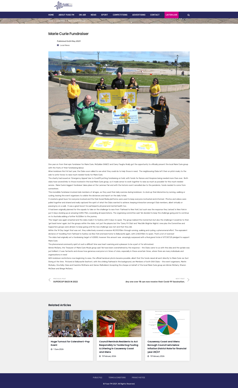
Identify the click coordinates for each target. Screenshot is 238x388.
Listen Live (171, 15)
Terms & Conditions (117, 378)
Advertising (138, 15)
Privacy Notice (138, 378)
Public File (97, 378)
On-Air (82, 15)
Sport (104, 15)
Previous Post (65, 280)
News (93, 15)
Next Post (155, 280)
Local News (60, 21)
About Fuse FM (66, 15)
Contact (155, 15)
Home (51, 15)
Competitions (120, 15)
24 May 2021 (75, 41)
